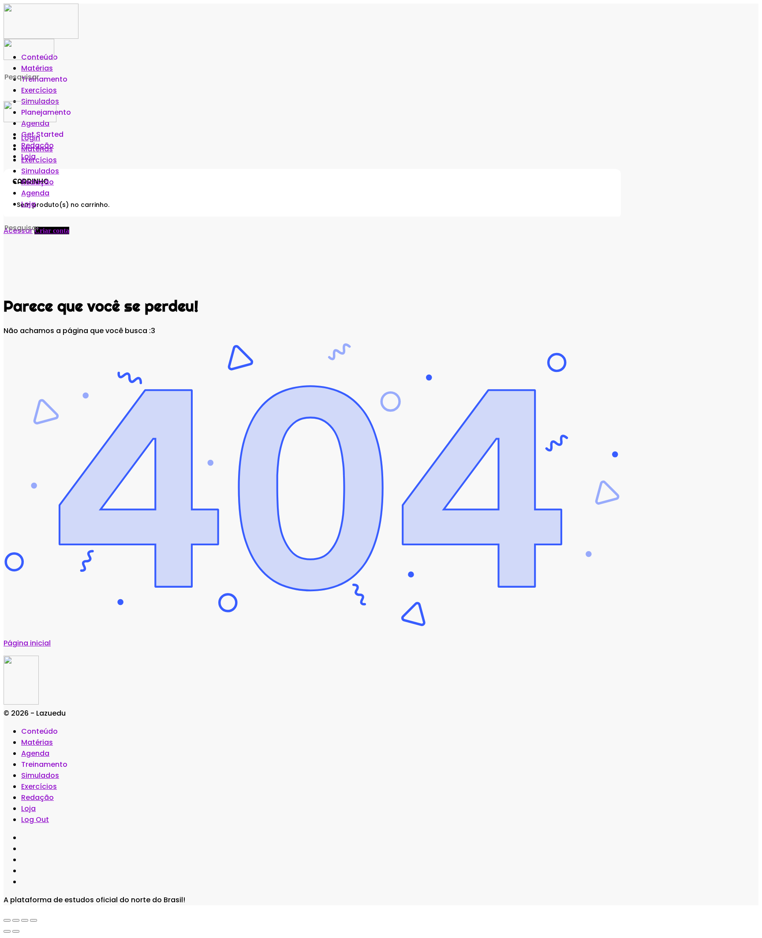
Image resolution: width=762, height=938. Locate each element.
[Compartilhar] (24, 920)
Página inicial (27, 643)
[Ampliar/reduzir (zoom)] (7, 920)
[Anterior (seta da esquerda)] (7, 931)
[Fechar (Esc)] (33, 920)
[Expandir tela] (15, 920)
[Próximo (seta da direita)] (15, 931)
